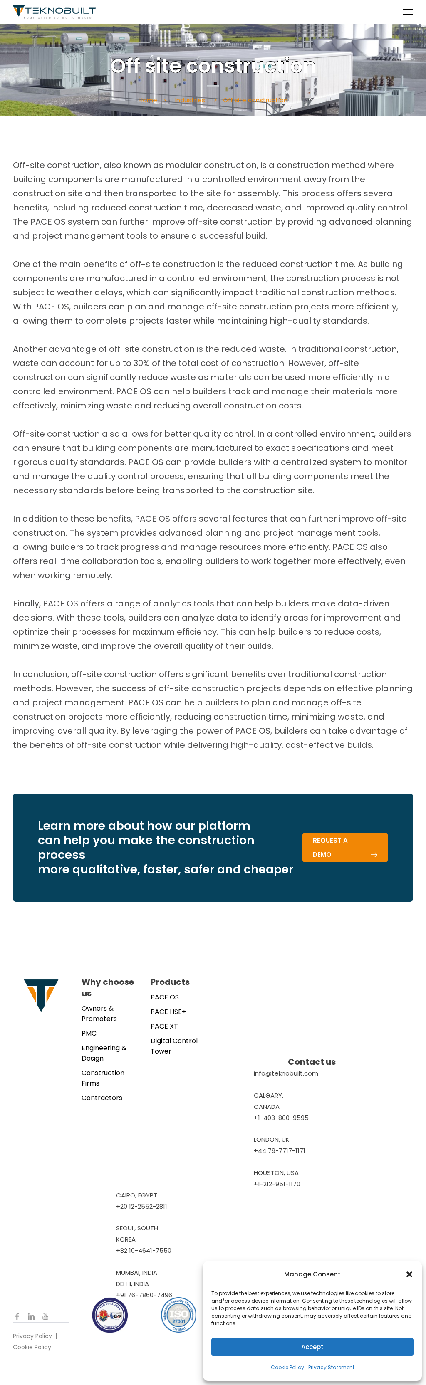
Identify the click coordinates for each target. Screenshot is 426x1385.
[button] (409, 1274)
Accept (312, 1347)
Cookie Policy (287, 1367)
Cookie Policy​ (32, 1347)
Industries (190, 100)
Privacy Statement (331, 1367)
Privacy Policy (32, 1336)
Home (148, 100)
